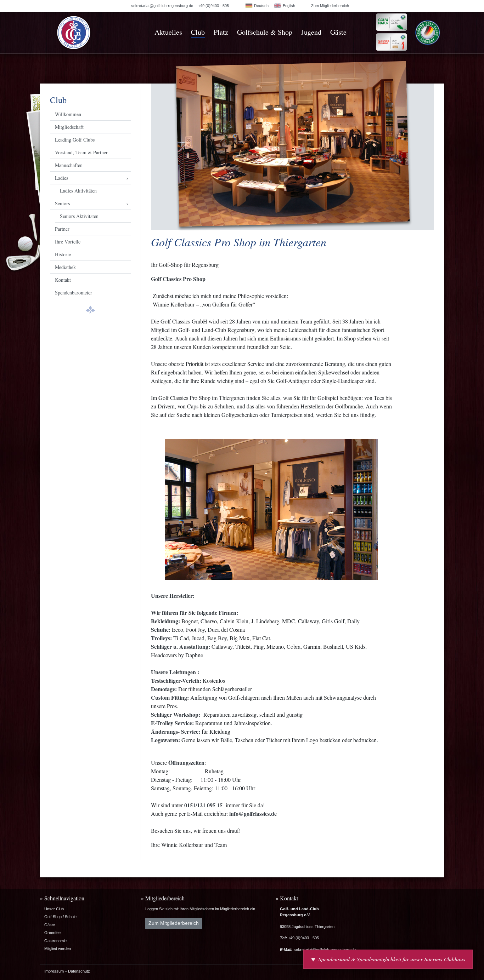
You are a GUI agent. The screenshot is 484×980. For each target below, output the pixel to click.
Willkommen (68, 114)
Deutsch (261, 6)
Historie (63, 254)
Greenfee (52, 932)
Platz (221, 32)
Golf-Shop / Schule (60, 917)
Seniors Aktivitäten (79, 216)
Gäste (338, 32)
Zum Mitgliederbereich (330, 6)
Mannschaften (69, 165)
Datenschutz (79, 971)
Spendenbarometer (73, 292)
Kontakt (63, 279)
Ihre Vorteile (67, 241)
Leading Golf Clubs (75, 139)
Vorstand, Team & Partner (81, 152)
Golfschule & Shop (264, 32)
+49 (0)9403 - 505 (213, 6)
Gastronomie (55, 941)
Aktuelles (168, 32)
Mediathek (65, 267)
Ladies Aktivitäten (78, 190)
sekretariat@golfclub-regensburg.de (162, 6)
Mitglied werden (57, 948)
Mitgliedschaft (69, 127)
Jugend (311, 32)
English (288, 6)
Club (198, 32)
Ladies (61, 177)
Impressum (54, 971)
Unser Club (54, 909)
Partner (62, 228)
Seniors (62, 203)
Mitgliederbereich (165, 898)
